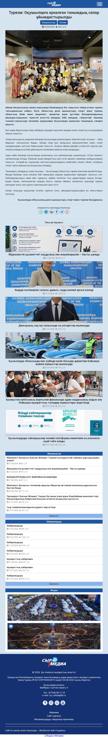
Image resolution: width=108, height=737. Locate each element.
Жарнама (54, 712)
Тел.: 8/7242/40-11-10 (54, 692)
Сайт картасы (54, 716)
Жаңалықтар (48, 22)
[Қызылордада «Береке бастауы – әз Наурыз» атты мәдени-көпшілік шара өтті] (54, 607)
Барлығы (54, 515)
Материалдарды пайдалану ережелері (54, 719)
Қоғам (63, 22)
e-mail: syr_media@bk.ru (54, 695)
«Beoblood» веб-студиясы (52, 730)
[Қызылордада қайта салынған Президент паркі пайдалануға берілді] (54, 636)
